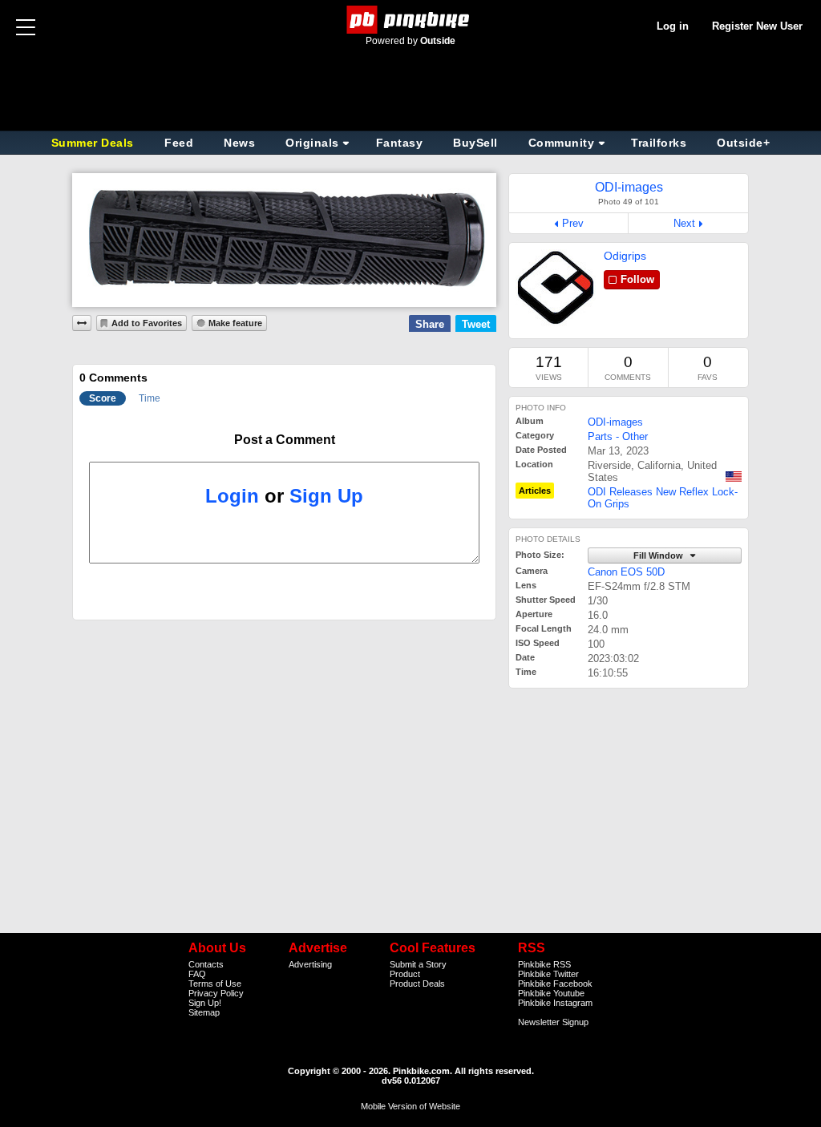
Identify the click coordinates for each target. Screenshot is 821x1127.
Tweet (476, 324)
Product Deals (417, 983)
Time (149, 398)
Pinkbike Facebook (555, 983)
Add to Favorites (146, 323)
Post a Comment (284, 439)
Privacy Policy (216, 993)
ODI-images (615, 422)
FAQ (197, 974)
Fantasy (399, 142)
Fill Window (659, 555)
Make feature (235, 323)
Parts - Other (618, 436)
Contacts (206, 964)
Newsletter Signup (553, 1022)
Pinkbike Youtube (551, 993)
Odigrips (625, 255)
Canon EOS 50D (626, 572)
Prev (573, 223)
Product (405, 974)
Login (232, 496)
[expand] (81, 323)
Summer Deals (94, 142)
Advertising (310, 964)
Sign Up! (204, 1003)
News (239, 142)
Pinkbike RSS (544, 964)
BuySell (475, 142)
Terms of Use (214, 983)
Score (102, 398)
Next (684, 223)
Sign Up (326, 496)
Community (561, 142)
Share (429, 324)
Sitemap (204, 1012)
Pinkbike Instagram (555, 1003)
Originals (312, 142)
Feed (178, 142)
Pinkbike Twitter (548, 974)
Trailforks (658, 142)
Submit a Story (418, 964)
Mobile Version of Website (410, 1106)
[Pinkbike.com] (411, 20)
